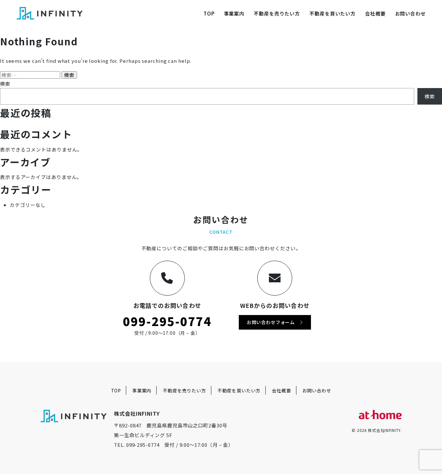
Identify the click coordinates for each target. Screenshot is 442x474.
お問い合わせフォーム (273, 322)
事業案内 (234, 13)
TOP (209, 13)
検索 (5, 83)
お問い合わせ (410, 13)
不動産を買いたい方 (332, 13)
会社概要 (375, 13)
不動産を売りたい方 (277, 13)
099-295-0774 (167, 320)
